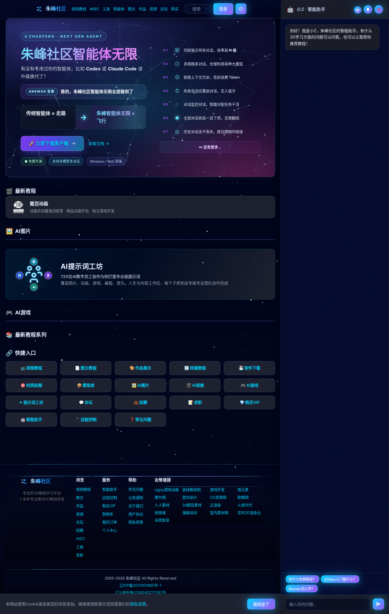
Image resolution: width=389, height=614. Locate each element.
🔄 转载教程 (195, 367)
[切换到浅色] (241, 8)
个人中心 (109, 530)
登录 (223, 8)
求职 (79, 555)
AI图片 (23, 231)
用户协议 (135, 514)
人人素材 (162, 505)
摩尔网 (160, 497)
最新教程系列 (30, 335)
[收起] (378, 9)
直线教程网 (191, 489)
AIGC (94, 9)
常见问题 (135, 489)
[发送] (378, 604)
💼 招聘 (140, 402)
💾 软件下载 (249, 367)
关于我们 (135, 506)
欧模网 (243, 497)
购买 (175, 9)
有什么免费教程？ (302, 579)
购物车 (107, 514)
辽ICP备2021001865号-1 (140, 585)
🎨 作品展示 (140, 367)
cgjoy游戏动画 (167, 489)
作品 (142, 9)
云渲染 (215, 505)
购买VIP (108, 506)
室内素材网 (219, 512)
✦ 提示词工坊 (31, 402)
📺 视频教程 (31, 367)
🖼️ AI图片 (140, 385)
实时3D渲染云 (249, 512)
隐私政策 (135, 522)
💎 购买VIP (249, 402)
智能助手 (109, 489)
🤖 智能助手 (31, 419)
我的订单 (109, 522)
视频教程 (78, 9)
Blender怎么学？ (302, 589)
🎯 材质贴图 (31, 385)
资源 (153, 9)
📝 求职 (195, 402)
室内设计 (189, 497)
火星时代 (245, 505)
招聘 (79, 530)
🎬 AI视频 (195, 385)
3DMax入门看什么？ (340, 579)
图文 (131, 9)
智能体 (118, 9)
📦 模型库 (86, 385)
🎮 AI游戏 (249, 385)
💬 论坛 (86, 402)
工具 (106, 9)
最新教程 (25, 191)
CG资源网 (218, 497)
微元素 (243, 489)
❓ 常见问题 (140, 419)
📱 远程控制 (86, 419)
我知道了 (261, 604)
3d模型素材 (192, 505)
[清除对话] (368, 9)
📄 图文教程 (86, 367)
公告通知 (135, 497)
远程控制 (109, 497)
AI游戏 (23, 313)
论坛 (164, 9)
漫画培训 (189, 512)
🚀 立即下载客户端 (52, 143)
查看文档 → (98, 143)
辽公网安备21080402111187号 (140, 592)
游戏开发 (217, 489)
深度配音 (162, 520)
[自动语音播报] (357, 10)
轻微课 (160, 512)
